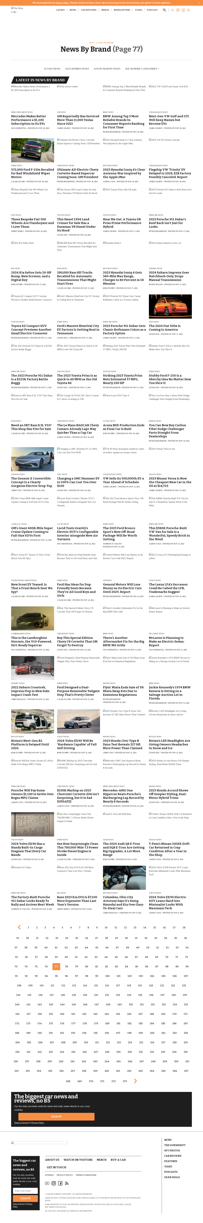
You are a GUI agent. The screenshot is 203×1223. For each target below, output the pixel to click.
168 (152, 1014)
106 (175, 976)
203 (186, 1033)
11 (116, 927)
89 (177, 966)
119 (140, 985)
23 (56, 938)
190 (40, 1033)
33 (155, 938)
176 (62, 1023)
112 (63, 985)
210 (86, 1042)
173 (28, 1023)
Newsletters (122, 10)
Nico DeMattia (18, 128)
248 (153, 1061)
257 (73, 1071)
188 (17, 1033)
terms (52, 1207)
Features (170, 1161)
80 (86, 966)
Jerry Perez (17, 231)
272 (113, 1081)
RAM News (62, 269)
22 (47, 938)
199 (141, 1033)
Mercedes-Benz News (22, 112)
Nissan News (155, 474)
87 (156, 966)
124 (18, 995)
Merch (105, 10)
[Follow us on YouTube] (172, 10)
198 (129, 1033)
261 (118, 1071)
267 (186, 1071)
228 (107, 1052)
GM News (61, 112)
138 (174, 995)
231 (141, 1052)
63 (96, 957)
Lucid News (63, 524)
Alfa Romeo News (77, 68)
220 (17, 1052)
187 (186, 1023)
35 (175, 938)
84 (126, 966)
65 (116, 957)
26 (86, 938)
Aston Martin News (107, 68)
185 (163, 1023)
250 (176, 1061)
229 (118, 1052)
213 (119, 1042)
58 (46, 957)
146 (85, 1004)
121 (162, 985)
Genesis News (18, 474)
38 (26, 947)
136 (151, 995)
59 (56, 957)
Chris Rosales (18, 699)
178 (85, 1023)
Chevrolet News (65, 166)
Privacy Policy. (37, 1123)
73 (16, 966)
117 (118, 985)
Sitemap (49, 1175)
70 (166, 957)
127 (52, 995)
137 (162, 995)
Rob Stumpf (17, 284)
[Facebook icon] (60, 1183)
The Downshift (175, 1145)
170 (174, 1014)
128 (63, 995)
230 (130, 1052)
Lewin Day (62, 235)
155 (186, 1004)
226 (84, 1052)
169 (163, 1014)
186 (174, 1023)
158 (40, 1014)
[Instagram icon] (54, 1183)
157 (29, 1014)
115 (96, 985)
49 (137, 947)
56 (26, 957)
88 (166, 966)
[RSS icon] (67, 1183)
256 (61, 1071)
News (73, 10)
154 (175, 1004)
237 (27, 1061)
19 (17, 938)
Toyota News (63, 215)
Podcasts (171, 1172)
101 (119, 976)
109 (30, 985)
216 (152, 1042)
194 (84, 1033)
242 (84, 1061)
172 (17, 1023)
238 (38, 1061)
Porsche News (156, 215)
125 (29, 995)
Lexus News (155, 580)
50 (147, 947)
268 (68, 1081)
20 (27, 938)
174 (39, 1023)
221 (28, 1052)
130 (85, 995)
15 (154, 927)
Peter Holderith (111, 132)
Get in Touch (56, 1167)
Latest (60, 10)
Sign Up (56, 1116)
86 (146, 966)
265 (163, 1071)
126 (40, 995)
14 (144, 927)
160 (62, 1014)
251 (187, 1061)
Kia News (15, 269)
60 (66, 957)
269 (79, 1081)
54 (187, 947)
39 (35, 947)
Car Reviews (88, 10)
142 (40, 1004)
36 (185, 938)
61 (76, 957)
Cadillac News (19, 524)
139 (185, 995)
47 (117, 947)
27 (96, 938)
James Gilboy (64, 128)
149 (119, 1004)
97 (76, 976)
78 (66, 966)
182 (130, 1023)
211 (97, 1042)
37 (16, 947)
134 (129, 995)
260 (107, 1071)
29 (116, 938)
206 (40, 1042)
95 (56, 976)
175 (51, 1023)
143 (51, 1004)
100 (107, 976)
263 (141, 1071)
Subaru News (155, 269)
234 (174, 1052)
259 (95, 1071)
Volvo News (63, 737)
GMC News (62, 474)
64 (106, 957)
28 (106, 938)
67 (136, 957)
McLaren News (156, 634)
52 (167, 947)
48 (127, 947)
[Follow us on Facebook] (183, 10)
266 (175, 1071)
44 (86, 947)
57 (36, 957)
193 (73, 1033)
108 (19, 985)
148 (108, 1004)
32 (146, 938)
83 (116, 966)
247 (141, 1061)
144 (62, 1004)
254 (39, 1071)
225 (73, 1052)
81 (96, 966)
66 (126, 957)
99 (96, 976)
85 (136, 966)
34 (165, 938)
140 (17, 1004)
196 (107, 1033)
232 (152, 1052)
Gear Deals (172, 1177)
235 (186, 1052)
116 (107, 985)
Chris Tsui (16, 490)
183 (141, 1023)
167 (141, 1014)
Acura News (52, 68)
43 (76, 947)
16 (164, 927)
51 (157, 947)
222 (40, 1052)
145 (74, 1004)
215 (141, 1042)
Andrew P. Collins (112, 544)
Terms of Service (21, 1123)
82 (106, 966)
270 (91, 1081)
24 (66, 938)
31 (136, 938)
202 (175, 1033)
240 (61, 1061)
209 (75, 1042)
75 (36, 966)
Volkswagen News (158, 112)
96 (66, 976)
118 (129, 985)
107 (186, 976)
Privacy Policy (62, 3)
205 (29, 1042)
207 (52, 1042)
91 (16, 976)
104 (152, 976)
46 (106, 947)
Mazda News (109, 683)
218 (175, 1042)
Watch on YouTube (78, 1159)
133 (118, 995)
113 (74, 985)
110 (42, 985)
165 (118, 1014)
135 (140, 995)
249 (165, 1061)
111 (52, 985)
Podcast (152, 10)
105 (163, 976)
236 (16, 1061)
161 (73, 1014)
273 (125, 1081)
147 (97, 1004)
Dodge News (155, 421)
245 (118, 1061)
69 (156, 957)
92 (26, 976)
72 (186, 957)
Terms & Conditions (86, 1175)
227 (96, 1052)
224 (62, 1052)
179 (96, 1023)
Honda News (109, 737)
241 (72, 1061)
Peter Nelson (156, 284)
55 (16, 957)
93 (36, 976)
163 (95, 1014)
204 (17, 1042)
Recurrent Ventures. (61, 1194)
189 (28, 1033)
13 (135, 927)
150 (131, 1004)
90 (187, 966)
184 (152, 1023)
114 (85, 985)
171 (186, 1014)
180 (107, 1023)
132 (107, 995)
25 (76, 938)
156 (17, 1014)
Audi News (108, 840)
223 (51, 1052)
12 (125, 927)
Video (138, 10)
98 (86, 976)
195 (96, 1033)
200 (152, 1033)
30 (126, 938)
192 (62, 1033)
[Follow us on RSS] (188, 10)
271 (102, 1081)
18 (184, 927)
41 (56, 947)
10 (106, 927)
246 (130, 1061)
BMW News (108, 112)
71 (176, 957)
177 (73, 1023)
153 (164, 1004)
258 (84, 1071)
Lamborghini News (20, 634)
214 (130, 1042)
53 (177, 947)
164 (107, 1014)
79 (76, 966)
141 (28, 1004)
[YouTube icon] (47, 1183)
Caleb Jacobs (18, 182)
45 (96, 947)
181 (118, 1023)
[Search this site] (164, 10)
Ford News (16, 166)
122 (173, 985)
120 (151, 985)
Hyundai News (110, 166)
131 (96, 995)
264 (152, 1071)
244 (107, 1061)
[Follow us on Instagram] (177, 10)
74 (26, 966)
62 (86, 957)
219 (186, 1042)
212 (108, 1042)
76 (46, 966)
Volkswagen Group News (24, 580)
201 (163, 1033)
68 (146, 957)
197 (118, 1033)
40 (46, 947)
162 (84, 1014)
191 (51, 1033)
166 (129, 1014)
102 (130, 976)
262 (129, 1071)
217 (163, 1042)
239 (50, 1061)
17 (174, 927)
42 (66, 947)
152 (153, 1004)
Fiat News (16, 215)
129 (74, 995)
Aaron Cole (109, 182)
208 (63, 1042)
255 (50, 1071)
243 (95, 1061)
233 (163, 1052)
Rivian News (17, 737)
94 (46, 976)
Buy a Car (118, 1159)
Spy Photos (172, 1150)
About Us (52, 1159)
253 (28, 1071)
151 (142, 1004)
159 (51, 1014)
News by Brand (106, 43)
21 (37, 938)
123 (184, 985)
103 (141, 976)
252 (17, 1071)
